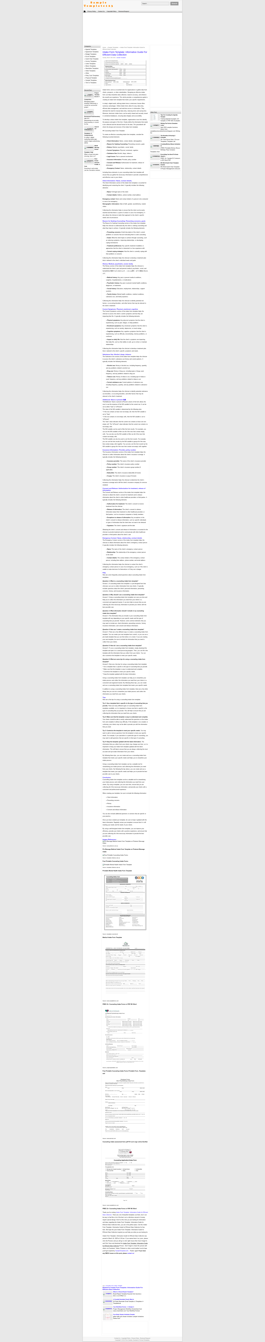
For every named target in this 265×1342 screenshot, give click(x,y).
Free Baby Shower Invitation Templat (124, 1314)
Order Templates (91, 71)
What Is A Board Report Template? (123, 1292)
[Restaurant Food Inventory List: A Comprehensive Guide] (89, 113)
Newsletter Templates (92, 68)
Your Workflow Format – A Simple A (123, 1307)
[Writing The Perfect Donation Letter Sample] (155, 125)
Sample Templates (113, 47)
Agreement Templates (92, 52)
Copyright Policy (111, 11)
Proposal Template (91, 78)
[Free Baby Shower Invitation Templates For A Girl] (108, 1319)
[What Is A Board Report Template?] (107, 1293)
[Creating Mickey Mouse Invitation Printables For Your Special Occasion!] (155, 145)
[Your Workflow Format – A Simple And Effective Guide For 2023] (107, 1308)
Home (104, 47)
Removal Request (124, 11)
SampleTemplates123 (121, 1251)
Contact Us (101, 11)
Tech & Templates (91, 82)
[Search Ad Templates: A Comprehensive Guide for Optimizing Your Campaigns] (89, 130)
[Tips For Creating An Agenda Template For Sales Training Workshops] (155, 120)
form (112, 1285)
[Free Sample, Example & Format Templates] (98, 9)
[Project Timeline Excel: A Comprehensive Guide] (89, 96)
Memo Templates (91, 66)
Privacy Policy (91, 11)
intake (115, 1285)
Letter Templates (91, 63)
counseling (108, 1285)
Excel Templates (91, 56)
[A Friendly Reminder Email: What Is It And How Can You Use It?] (107, 1301)
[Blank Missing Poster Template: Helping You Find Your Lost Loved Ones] (89, 147)
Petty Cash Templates (92, 75)
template (120, 1285)
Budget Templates (91, 54)
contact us (130, 1253)
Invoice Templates (91, 61)
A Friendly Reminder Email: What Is (123, 1299)
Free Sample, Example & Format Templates (137, 1340)
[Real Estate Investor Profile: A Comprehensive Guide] (89, 162)
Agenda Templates (91, 49)
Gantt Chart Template (92, 59)
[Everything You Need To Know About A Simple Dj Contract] (155, 156)
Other (87, 73)
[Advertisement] (132, 29)
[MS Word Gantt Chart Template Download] (155, 164)
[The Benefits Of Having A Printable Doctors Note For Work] (155, 137)
